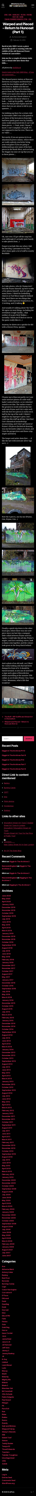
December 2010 (8, 1145)
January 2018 (7, 962)
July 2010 (6, 1160)
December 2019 (8, 907)
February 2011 (8, 1142)
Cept (4, 1287)
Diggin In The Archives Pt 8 (13, 760)
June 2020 (6, 896)
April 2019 (6, 928)
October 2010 (7, 1151)
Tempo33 (6, 1446)
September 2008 (9, 1224)
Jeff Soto (6, 1348)
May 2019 (6, 925)
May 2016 (6, 994)
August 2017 (7, 974)
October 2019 (7, 913)
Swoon (5, 1441)
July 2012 (6, 1096)
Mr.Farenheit (7, 1391)
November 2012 (8, 1084)
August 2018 (7, 948)
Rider (4, 1414)
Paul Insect (6, 1400)
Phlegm (5, 1403)
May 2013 (6, 1073)
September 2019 (9, 916)
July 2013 (6, 1067)
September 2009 (9, 1189)
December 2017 (8, 965)
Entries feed (7, 1477)
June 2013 (6, 1070)
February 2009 (8, 1209)
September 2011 (9, 1125)
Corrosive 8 (7, 1293)
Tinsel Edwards (8, 1449)
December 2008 (9, 1215)
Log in (4, 1475)
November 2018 (8, 939)
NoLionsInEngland (20, 37)
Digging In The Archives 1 (19, 885)
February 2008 (8, 1244)
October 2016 (7, 986)
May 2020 (6, 899)
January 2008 (8, 1247)
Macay (5, 1371)
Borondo (5, 1281)
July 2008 (6, 1229)
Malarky (5, 1377)
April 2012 (6, 1105)
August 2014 (7, 1035)
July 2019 (6, 919)
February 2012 (8, 1110)
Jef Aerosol (6, 1345)
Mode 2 (5, 1385)
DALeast (5, 1298)
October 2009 (8, 1186)
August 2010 (7, 1157)
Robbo (4, 1417)
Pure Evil (5, 1409)
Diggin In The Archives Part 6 (14, 769)
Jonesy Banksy (8, 1353)
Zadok (4, 1464)
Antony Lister (7, 1272)
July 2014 (6, 1038)
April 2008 (6, 1238)
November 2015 (8, 1003)
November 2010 (8, 1148)
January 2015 (7, 1021)
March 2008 (7, 1241)
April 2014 (6, 1044)
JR (3, 1356)
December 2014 (8, 1023)
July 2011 (6, 1131)
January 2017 (7, 980)
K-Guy (4, 1359)
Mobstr (5, 1382)
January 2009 (8, 1212)
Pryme (29, 14)
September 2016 (9, 989)
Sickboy (7, 810)
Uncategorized (8, 1458)
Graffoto (11, 1492)
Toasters (5, 1452)
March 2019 (7, 931)
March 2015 (7, 1015)
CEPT (6, 792)
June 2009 (6, 1198)
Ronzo (4, 1420)
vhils (4, 1461)
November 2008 (9, 1218)
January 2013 (7, 1081)
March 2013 (7, 1079)
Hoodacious (9, 806)
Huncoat (16, 14)
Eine (5, 797)
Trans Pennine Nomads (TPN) (15, 19)
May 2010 (6, 1166)
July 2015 (6, 1012)
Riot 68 (16, 17)
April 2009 (6, 1203)
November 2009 (9, 1183)
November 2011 (8, 1119)
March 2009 (7, 1206)
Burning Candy (10, 788)
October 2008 (8, 1221)
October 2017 (7, 971)
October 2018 (7, 942)
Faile (4, 1319)
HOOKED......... (9, 842)
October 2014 (7, 1029)
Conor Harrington (9, 1290)
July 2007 (6, 1253)
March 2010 (7, 1171)
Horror (4, 1330)
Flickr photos (9, 801)
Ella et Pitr (6, 1316)
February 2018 (8, 960)
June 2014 (6, 1041)
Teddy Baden (7, 1443)
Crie (6, 14)
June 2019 (6, 922)
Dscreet (5, 1310)
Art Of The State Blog (12, 851)
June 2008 (6, 1232)
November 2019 (8, 910)
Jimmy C (5, 1351)
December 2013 (8, 1052)
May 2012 (6, 1102)
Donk (4, 1307)
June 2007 (6, 1256)
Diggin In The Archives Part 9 (14, 755)
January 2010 (8, 1177)
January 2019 (7, 933)
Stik (3, 1435)
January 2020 (8, 904)
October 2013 (7, 1058)
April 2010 (6, 1169)
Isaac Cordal (7, 1333)
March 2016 (7, 997)
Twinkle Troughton (9, 1455)
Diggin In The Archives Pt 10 (13, 751)
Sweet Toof (6, 1438)
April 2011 (6, 1137)
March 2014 (7, 1047)
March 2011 (7, 1139)
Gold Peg (5, 1327)
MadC (4, 1374)
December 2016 (8, 983)
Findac (4, 1322)
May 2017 (6, 977)
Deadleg (5, 1304)
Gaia (4, 1324)
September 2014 (9, 1032)
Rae (3, 1411)
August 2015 (7, 1009)
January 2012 (7, 1113)
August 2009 (7, 1192)
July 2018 (6, 951)
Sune (21, 17)
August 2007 (7, 1250)
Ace (3, 1266)
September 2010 (9, 1154)
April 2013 (6, 1076)
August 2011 (7, 1128)
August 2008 (7, 1227)
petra (23, 14)
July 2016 (6, 991)
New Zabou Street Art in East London (19, 845)
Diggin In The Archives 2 (19, 861)
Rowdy (5, 1423)
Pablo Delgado (8, 1397)
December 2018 (8, 936)
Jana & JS (6, 1342)
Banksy (7, 783)
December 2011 (8, 1116)
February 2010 (8, 1174)
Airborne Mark (8, 1269)
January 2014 (7, 1050)
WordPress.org (8, 1483)
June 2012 (6, 1099)
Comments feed (8, 1480)
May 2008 (6, 1235)
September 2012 (9, 1090)
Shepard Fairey (8, 1429)
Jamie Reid (6, 1339)
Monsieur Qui (7, 1388)
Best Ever (6, 1278)
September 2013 (9, 1061)
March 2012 (7, 1108)
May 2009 (6, 1200)
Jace (4, 1336)
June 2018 (6, 954)
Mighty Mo (6, 1380)
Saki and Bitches (9, 1426)
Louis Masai (7, 1365)
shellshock (17, 68)
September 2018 (9, 945)
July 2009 (6, 1195)
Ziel (30, 19)
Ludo (4, 1368)
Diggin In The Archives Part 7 (14, 764)
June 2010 (6, 1163)
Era (10, 14)
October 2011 (7, 1122)
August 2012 (7, 1093)
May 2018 (6, 957)
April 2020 (6, 902)
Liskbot (5, 1362)
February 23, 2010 (19, 40)
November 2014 (8, 1026)
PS (3, 1406)
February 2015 (8, 1018)
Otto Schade (7, 1394)
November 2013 (8, 1055)
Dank (4, 1301)
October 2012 (7, 1087)
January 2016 (7, 1000)
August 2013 (7, 1064)
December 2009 (9, 1180)
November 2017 (8, 968)
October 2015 (7, 1006)
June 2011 (6, 1134)
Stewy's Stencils (9, 1432)
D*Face (5, 1295)
